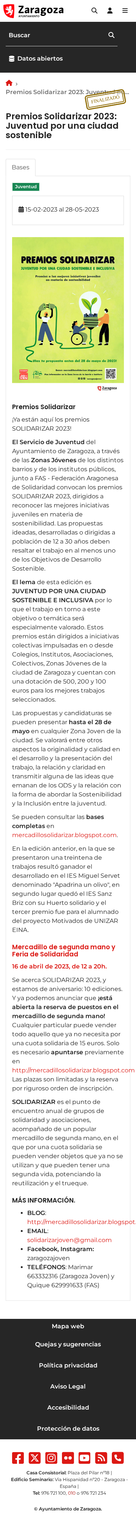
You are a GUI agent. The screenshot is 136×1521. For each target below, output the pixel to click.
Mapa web (68, 1326)
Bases (20, 167)
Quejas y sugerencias (68, 1344)
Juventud (26, 187)
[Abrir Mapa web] (125, 11)
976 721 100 (53, 1493)
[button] (94, 11)
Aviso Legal (68, 1386)
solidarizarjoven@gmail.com (69, 1240)
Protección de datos (68, 1428)
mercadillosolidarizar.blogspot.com (64, 835)
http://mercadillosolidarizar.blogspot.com (73, 1070)
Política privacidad (68, 1365)
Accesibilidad (68, 1407)
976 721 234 (93, 1493)
